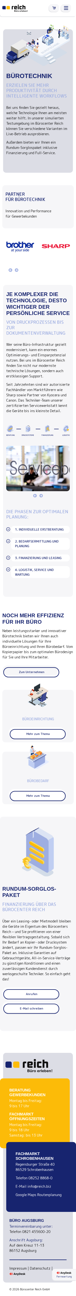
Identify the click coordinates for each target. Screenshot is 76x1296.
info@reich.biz (39, 1186)
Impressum (18, 1268)
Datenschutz (40, 1268)
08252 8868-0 (40, 1178)
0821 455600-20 (36, 1231)
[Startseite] (15, 8)
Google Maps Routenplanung (39, 1194)
